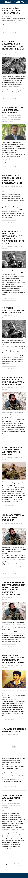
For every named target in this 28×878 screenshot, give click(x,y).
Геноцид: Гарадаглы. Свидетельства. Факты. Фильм (13, 110)
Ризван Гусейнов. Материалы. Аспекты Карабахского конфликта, (11, 805)
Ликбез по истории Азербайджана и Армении (12, 797)
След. (21, 866)
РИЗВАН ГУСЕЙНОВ (14, 2)
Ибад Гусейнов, (15, 186)
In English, (10, 121)
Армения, (13, 52)
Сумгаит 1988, (14, 734)
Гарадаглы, (14, 115)
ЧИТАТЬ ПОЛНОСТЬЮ (9, 32)
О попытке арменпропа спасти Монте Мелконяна (13, 310)
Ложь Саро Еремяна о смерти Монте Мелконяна (13, 517)
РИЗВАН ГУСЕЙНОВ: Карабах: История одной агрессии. (11, 10)
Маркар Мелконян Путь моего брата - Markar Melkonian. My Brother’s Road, (11, 117)
